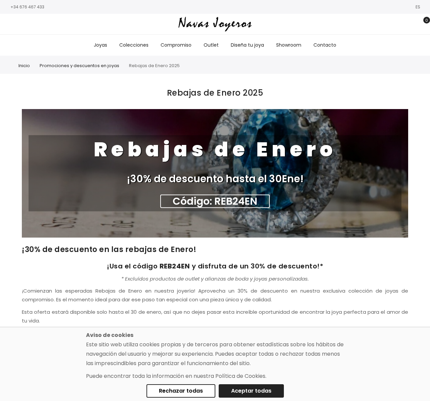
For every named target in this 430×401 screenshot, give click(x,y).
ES (418, 7)
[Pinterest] (48, 24)
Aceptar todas (251, 391)
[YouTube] (38, 24)
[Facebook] (8, 24)
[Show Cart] (422, 24)
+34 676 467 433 (27, 7)
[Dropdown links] (401, 24)
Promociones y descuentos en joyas (79, 65)
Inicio (24, 65)
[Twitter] (28, 24)
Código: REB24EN (215, 201)
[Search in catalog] (390, 24)
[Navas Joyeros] (215, 24)
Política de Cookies (240, 376)
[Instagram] (18, 24)
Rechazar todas (181, 391)
